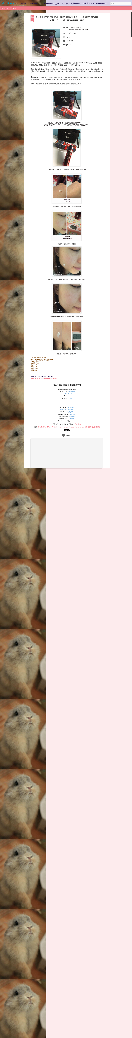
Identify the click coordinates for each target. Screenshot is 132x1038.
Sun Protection (79, 427)
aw (68, 396)
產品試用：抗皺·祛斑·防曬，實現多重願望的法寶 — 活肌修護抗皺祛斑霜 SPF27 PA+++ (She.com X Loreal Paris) (67, 18)
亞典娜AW (70, 412)
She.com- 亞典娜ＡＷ (66, 410)
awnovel (70, 398)
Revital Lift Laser (57, 427)
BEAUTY (40, 427)
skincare (71, 427)
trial (85, 427)
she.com (65, 427)
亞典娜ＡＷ (71, 391)
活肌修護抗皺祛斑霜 (93, 427)
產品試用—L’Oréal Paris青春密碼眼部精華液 (44, 379)
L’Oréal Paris (47, 427)
